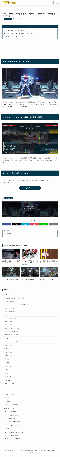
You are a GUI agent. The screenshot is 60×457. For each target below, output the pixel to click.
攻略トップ (7, 294)
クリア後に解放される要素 (11, 435)
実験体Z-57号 (8, 355)
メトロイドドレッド (8, 18)
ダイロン (6, 359)
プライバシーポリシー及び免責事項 (47, 450)
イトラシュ (7, 401)
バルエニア (7, 362)
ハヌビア (6, 397)
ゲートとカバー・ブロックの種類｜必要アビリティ (17, 305)
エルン (6, 390)
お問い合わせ (30, 452)
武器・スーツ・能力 (10, 408)
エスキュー (8, 387)
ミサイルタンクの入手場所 (11, 331)
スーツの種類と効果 (10, 418)
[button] (6, 224)
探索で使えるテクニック (11, 308)
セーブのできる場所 (10, 311)
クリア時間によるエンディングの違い (14, 432)
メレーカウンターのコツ (11, 314)
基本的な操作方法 (9, 301)
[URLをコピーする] (53, 224)
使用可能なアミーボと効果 (11, 335)
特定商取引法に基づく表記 (31, 450)
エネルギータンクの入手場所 (12, 328)
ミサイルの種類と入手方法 (11, 415)
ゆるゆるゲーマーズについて (17, 450)
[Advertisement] (30, 48)
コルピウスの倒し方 (10, 345)
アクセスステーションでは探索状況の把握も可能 (19, 33)
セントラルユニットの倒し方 (12, 342)
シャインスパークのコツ (11, 318)
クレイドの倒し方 (9, 352)
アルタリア (7, 338)
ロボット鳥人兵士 (9, 383)
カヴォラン (7, 369)
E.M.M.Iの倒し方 (9, 321)
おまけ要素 (7, 428)
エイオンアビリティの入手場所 (13, 425)
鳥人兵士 (7, 373)
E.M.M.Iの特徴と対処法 (11, 325)
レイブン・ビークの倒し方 (11, 404)
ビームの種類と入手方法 (11, 411)
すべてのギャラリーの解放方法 (13, 438)
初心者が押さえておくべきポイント (14, 298)
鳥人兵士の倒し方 (9, 394)
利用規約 (7, 450)
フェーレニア (8, 380)
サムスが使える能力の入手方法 (13, 421)
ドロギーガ (8, 366)
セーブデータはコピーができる (14, 36)
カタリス (6, 348)
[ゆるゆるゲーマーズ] (9, 2)
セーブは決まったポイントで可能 (15, 30)
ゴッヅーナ (8, 376)
